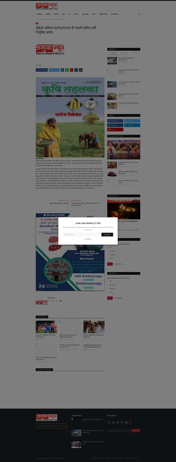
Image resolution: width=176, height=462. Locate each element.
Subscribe (107, 234)
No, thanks (88, 239)
